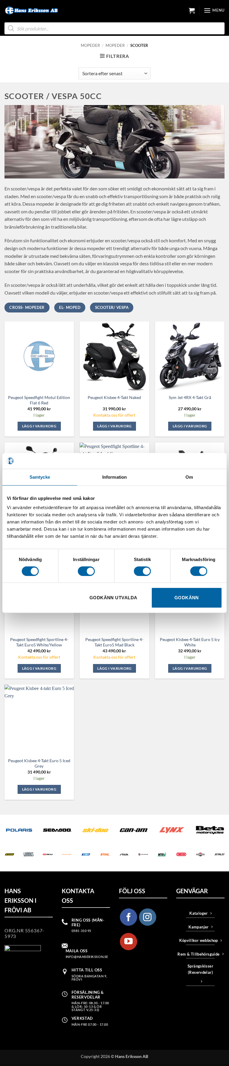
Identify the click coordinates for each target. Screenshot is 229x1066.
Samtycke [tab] (40, 476)
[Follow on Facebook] (128, 917)
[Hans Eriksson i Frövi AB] (31, 10)
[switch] (86, 571)
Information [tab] (114, 476)
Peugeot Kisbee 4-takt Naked (114, 397)
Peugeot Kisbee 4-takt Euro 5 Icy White (190, 642)
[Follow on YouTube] (128, 941)
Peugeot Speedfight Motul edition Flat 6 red (39, 400)
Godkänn (186, 597)
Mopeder (90, 45)
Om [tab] (189, 476)
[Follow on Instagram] (147, 917)
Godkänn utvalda (113, 597)
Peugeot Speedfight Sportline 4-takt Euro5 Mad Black (114, 642)
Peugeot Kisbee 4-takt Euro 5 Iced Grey (39, 763)
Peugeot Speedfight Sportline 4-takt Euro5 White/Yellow (39, 642)
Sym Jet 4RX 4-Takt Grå (190, 397)
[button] (192, 10)
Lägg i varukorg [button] (39, 426)
